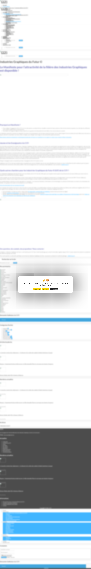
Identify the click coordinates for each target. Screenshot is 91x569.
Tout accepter (37, 289)
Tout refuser (46, 289)
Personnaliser (54, 289)
